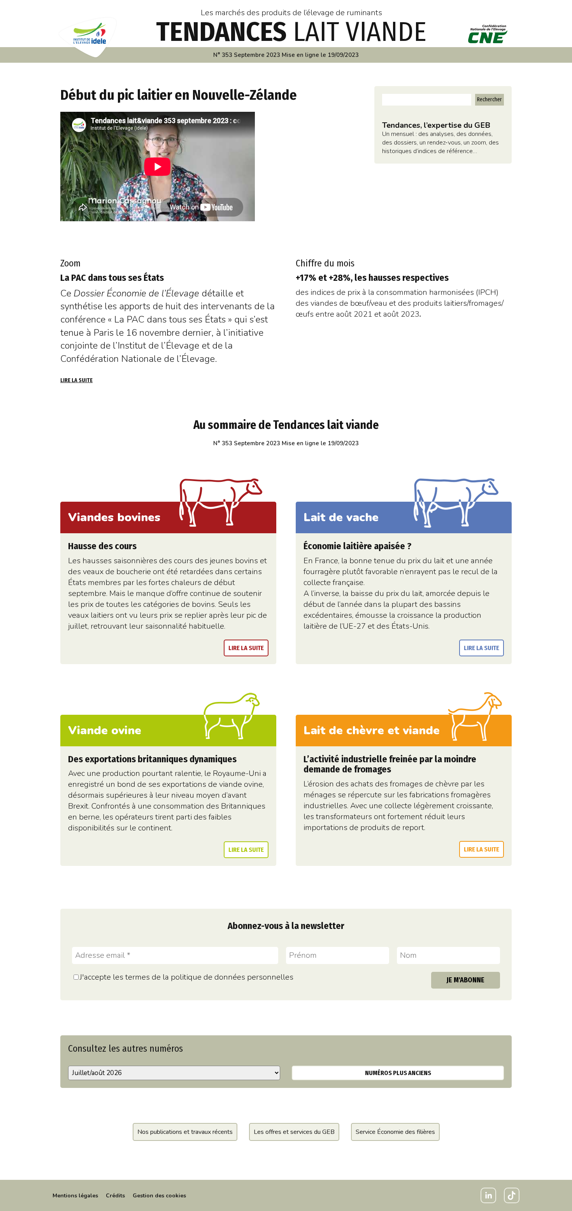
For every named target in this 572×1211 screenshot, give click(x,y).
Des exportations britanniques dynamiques (152, 759)
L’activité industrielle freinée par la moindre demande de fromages (390, 764)
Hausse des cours (102, 546)
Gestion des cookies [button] (159, 1195)
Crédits (115, 1195)
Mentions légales (75, 1195)
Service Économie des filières (395, 1132)
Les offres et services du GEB (294, 1132)
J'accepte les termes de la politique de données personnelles (186, 977)
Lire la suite (76, 380)
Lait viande (291, 32)
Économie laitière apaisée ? (357, 546)
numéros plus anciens (398, 1073)
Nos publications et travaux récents (185, 1132)
